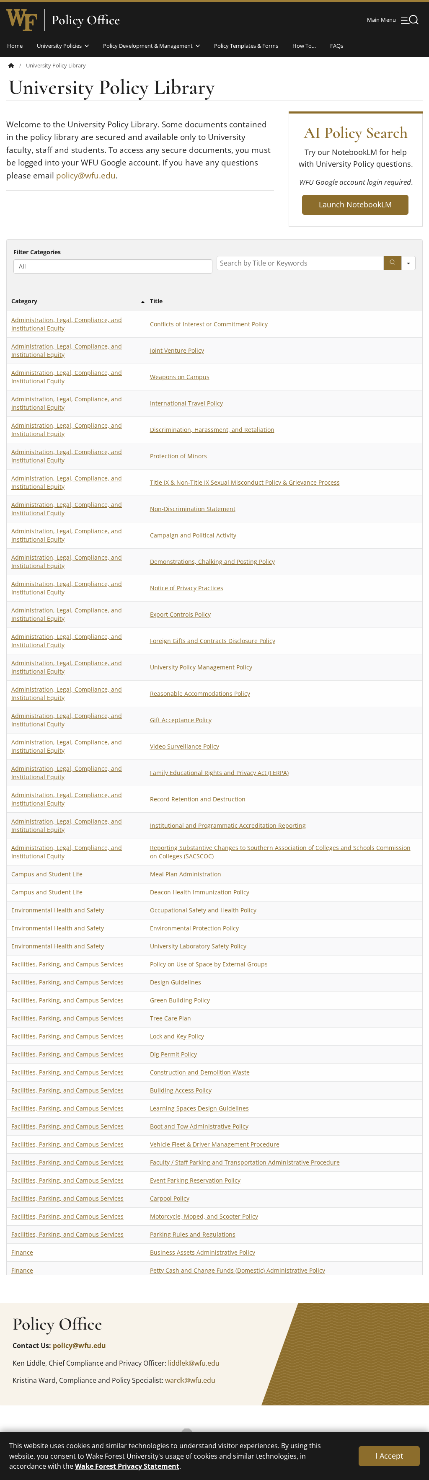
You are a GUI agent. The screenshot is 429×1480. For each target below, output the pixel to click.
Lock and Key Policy (177, 1036)
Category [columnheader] (24, 301)
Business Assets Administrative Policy (202, 1252)
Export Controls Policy (180, 614)
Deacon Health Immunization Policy (199, 892)
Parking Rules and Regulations (192, 1234)
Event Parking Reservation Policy (195, 1180)
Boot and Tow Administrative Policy (199, 1126)
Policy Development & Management (148, 45)
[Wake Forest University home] (21, 20)
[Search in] (408, 263)
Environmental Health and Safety (57, 910)
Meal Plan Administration (185, 874)
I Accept (389, 1456)
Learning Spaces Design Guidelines (199, 1108)
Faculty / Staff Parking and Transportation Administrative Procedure (245, 1162)
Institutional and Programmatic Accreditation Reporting (228, 825)
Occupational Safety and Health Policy (203, 910)
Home (15, 45)
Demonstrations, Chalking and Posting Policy (212, 562)
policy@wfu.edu (86, 175)
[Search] (392, 263)
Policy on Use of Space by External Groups (209, 964)
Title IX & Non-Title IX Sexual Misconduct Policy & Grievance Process (245, 482)
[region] (214, 757)
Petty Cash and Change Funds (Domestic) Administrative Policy (237, 1270)
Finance (22, 1252)
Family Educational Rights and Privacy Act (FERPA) (219, 773)
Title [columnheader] (156, 301)
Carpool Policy (169, 1198)
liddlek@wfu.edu (194, 1363)
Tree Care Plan (170, 1018)
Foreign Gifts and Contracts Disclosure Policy (212, 641)
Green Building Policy (180, 1000)
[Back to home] (11, 65)
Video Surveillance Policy (184, 746)
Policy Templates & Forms (246, 45)
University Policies (59, 45)
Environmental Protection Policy (194, 928)
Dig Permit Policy (173, 1054)
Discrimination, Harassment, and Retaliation (212, 430)
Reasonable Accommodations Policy (200, 693)
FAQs (336, 45)
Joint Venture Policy (177, 350)
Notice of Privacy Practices (186, 588)
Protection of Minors (178, 456)
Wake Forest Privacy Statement (127, 1466)
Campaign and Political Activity (193, 535)
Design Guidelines (175, 982)
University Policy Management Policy (201, 667)
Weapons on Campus (179, 377)
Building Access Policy (181, 1090)
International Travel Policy (186, 403)
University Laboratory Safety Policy (198, 946)
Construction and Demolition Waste (200, 1072)
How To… (304, 45)
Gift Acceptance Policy (181, 720)
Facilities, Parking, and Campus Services (67, 964)
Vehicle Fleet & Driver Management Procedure (214, 1144)
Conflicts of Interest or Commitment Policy (209, 324)
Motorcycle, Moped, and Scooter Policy (204, 1216)
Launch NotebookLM (355, 204)
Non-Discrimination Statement (192, 509)
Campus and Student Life (47, 874)
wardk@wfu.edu (190, 1380)
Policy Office (86, 20)
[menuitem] (17, 66)
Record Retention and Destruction (198, 799)
